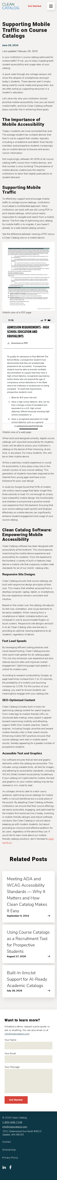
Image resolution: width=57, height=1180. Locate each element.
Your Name (10, 1040)
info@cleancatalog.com (17, 1034)
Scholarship (9, 1149)
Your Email (10, 1053)
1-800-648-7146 (12, 1122)
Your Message (12, 1067)
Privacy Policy (10, 1157)
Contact (6, 1142)
